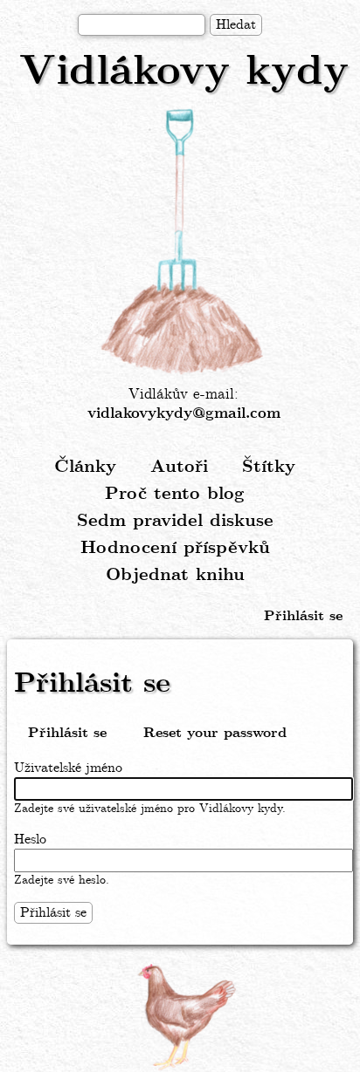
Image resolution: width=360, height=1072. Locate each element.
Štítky (268, 467)
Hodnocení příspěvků (175, 548)
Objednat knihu (175, 575)
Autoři (179, 467)
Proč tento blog (175, 494)
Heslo (30, 839)
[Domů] (183, 242)
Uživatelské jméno (68, 768)
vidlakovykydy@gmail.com (183, 414)
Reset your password (215, 733)
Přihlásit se (303, 616)
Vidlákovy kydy (184, 72)
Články (85, 467)
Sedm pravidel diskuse (175, 521)
